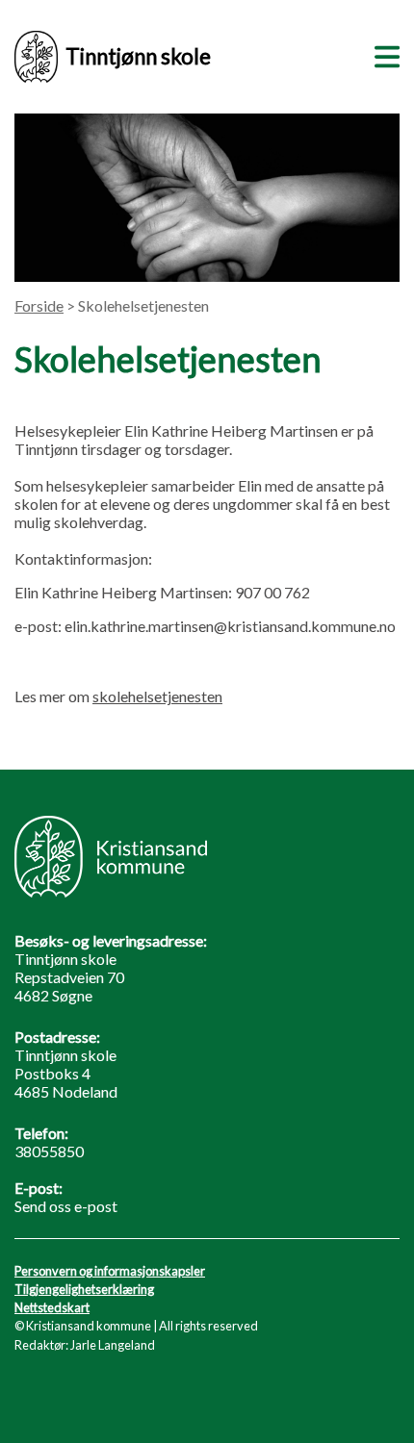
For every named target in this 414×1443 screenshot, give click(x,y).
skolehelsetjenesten (157, 696)
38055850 (49, 1151)
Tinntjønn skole (138, 56)
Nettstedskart (52, 1307)
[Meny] (383, 53)
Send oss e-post (65, 1206)
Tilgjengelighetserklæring (84, 1289)
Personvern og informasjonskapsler (109, 1270)
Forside (39, 305)
